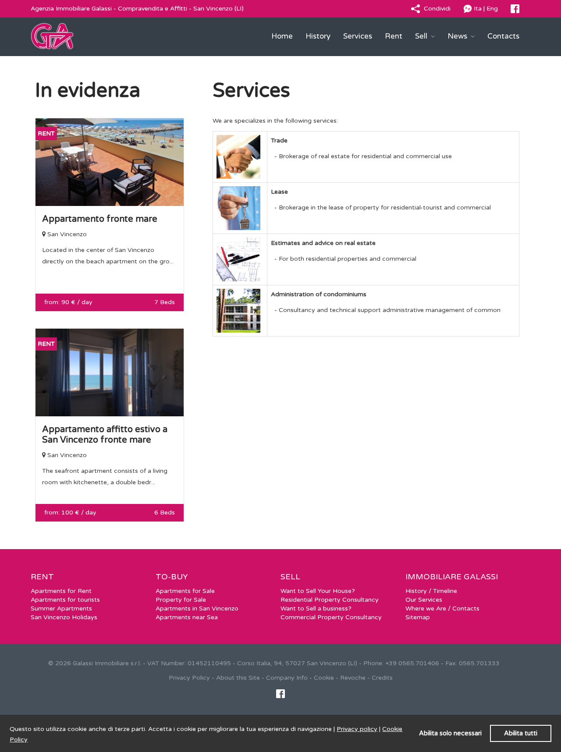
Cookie (324, 677)
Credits (382, 677)
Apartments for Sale (185, 591)
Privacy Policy (189, 677)
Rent (393, 36)
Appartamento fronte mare (99, 219)
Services (357, 36)
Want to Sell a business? (316, 608)
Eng (492, 8)
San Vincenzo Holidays (64, 617)
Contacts (503, 36)
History (317, 36)
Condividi (437, 8)
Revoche (353, 677)
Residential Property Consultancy (329, 599)
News (458, 36)
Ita (478, 8)
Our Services (423, 599)
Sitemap (417, 617)
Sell (422, 36)
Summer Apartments (61, 608)
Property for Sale (181, 599)
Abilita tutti (520, 733)
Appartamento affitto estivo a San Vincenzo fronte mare (104, 434)
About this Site (238, 677)
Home (282, 36)
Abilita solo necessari (450, 733)
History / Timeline (431, 591)
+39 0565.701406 (412, 663)
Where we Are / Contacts (442, 608)
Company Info (287, 677)
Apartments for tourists (65, 599)
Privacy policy (357, 729)
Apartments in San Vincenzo (197, 608)
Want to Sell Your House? (317, 591)
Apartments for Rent (61, 591)
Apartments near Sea (187, 617)
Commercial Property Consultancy (331, 617)
